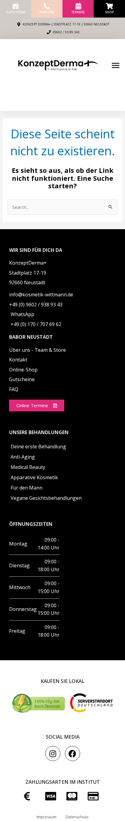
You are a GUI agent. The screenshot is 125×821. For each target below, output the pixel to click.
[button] (115, 65)
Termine (78, 12)
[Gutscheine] (15, 6)
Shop (109, 12)
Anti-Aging (23, 456)
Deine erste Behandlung (38, 446)
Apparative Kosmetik (34, 477)
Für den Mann (26, 487)
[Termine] (78, 6)
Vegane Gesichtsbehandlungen (46, 498)
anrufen (46, 12)
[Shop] (109, 6)
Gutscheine (15, 12)
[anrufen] (47, 6)
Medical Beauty (28, 467)
